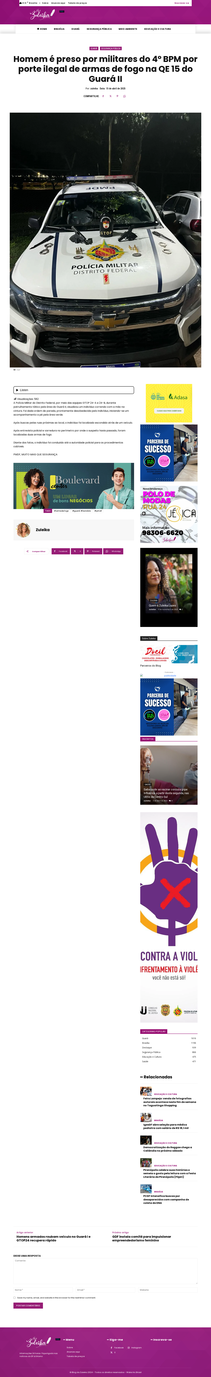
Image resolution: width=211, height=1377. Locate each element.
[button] (193, 3)
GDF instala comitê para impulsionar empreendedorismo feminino (141, 1238)
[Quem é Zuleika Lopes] (169, 583)
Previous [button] (144, 513)
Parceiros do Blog (150, 665)
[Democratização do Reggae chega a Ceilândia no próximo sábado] (146, 1140)
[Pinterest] (117, 96)
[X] (110, 96)
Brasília (158, 1120)
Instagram (136, 1347)
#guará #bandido (81, 511)
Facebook (119, 1347)
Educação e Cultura (165, 1094)
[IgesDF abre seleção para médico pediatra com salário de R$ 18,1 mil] (146, 1117)
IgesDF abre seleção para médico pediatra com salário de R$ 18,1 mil (166, 1126)
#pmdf (98, 511)
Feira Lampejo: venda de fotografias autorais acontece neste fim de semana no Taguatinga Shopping (169, 1102)
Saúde (148, 784)
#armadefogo (61, 511)
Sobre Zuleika (149, 638)
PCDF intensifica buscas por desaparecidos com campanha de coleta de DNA (166, 1199)
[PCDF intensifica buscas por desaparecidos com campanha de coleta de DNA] (146, 1188)
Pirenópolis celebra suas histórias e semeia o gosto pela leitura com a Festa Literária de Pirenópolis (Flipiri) (169, 1173)
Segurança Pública (110, 48)
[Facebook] (103, 96)
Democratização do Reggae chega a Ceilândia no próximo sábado (167, 1149)
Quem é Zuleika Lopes (162, 605)
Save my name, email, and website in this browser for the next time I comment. (56, 1297)
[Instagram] (129, 1348)
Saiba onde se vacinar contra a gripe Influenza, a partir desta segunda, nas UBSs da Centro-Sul (166, 793)
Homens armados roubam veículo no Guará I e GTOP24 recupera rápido (54, 1238)
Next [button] (193, 513)
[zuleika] (25, 530)
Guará (94, 48)
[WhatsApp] (124, 96)
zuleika (94, 88)
